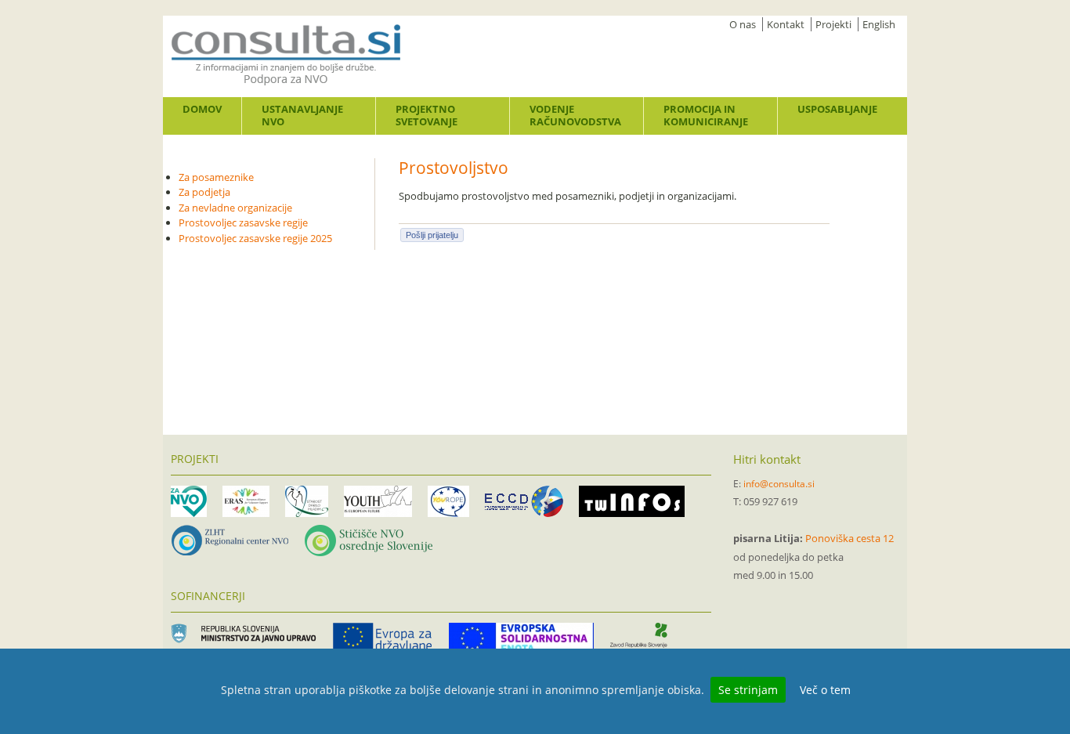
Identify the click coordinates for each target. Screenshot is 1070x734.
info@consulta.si (779, 483)
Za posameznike (216, 177)
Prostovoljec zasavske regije (243, 222)
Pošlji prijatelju (432, 235)
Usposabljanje (837, 109)
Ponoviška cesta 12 (849, 538)
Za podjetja (204, 192)
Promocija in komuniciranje (705, 115)
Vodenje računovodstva (575, 115)
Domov (202, 109)
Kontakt (785, 24)
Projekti (833, 24)
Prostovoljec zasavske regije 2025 (255, 238)
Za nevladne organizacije (235, 208)
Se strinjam (748, 689)
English (878, 24)
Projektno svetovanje (426, 115)
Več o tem (825, 689)
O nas (742, 24)
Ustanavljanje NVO (302, 115)
